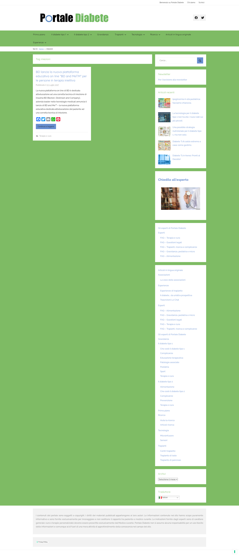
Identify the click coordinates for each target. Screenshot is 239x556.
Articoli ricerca (167, 425)
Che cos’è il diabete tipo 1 (172, 348)
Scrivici (201, 2)
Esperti (161, 232)
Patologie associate (169, 362)
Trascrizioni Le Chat (169, 300)
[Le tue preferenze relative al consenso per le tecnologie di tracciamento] (234, 551)
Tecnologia (137, 34)
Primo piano (39, 34)
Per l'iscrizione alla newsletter (172, 79)
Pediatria (164, 367)
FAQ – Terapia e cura (170, 238)
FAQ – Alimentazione (170, 256)
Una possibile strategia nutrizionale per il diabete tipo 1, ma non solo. (187, 131)
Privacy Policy (43, 542)
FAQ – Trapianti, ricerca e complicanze (178, 247)
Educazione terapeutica (171, 358)
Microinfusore (167, 435)
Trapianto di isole (168, 455)
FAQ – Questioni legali (171, 242)
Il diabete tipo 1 (58, 34)
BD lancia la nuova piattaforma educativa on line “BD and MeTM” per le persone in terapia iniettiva (61, 76)
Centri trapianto (167, 451)
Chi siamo (191, 2)
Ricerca (154, 34)
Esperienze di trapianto (171, 290)
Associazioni (164, 275)
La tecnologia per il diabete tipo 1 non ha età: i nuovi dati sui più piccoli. (188, 117)
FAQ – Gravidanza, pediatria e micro (177, 251)
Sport (162, 371)
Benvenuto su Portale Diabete (172, 2)
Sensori (163, 440)
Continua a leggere (46, 126)
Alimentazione (167, 387)
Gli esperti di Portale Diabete (172, 228)
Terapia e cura (45, 136)
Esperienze (38, 42)
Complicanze (166, 353)
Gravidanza (102, 34)
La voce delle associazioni (172, 280)
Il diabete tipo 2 (81, 34)
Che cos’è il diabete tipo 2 (172, 391)
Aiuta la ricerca (167, 420)
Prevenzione (166, 400)
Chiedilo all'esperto (173, 180)
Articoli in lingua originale (178, 34)
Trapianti (119, 34)
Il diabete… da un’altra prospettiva (176, 295)
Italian (165, 497)
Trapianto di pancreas (170, 460)
